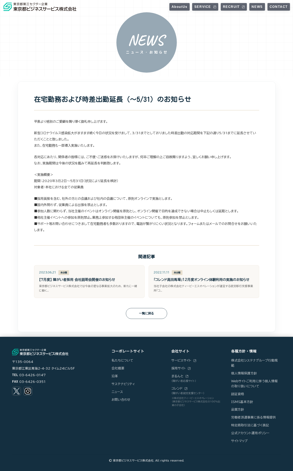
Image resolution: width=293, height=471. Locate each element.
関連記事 (146, 257)
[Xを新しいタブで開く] (16, 391)
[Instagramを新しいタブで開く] (27, 391)
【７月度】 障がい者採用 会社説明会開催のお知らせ (77, 279)
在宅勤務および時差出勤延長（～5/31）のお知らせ (112, 99)
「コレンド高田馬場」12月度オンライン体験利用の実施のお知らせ (201, 279)
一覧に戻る (146, 313)
